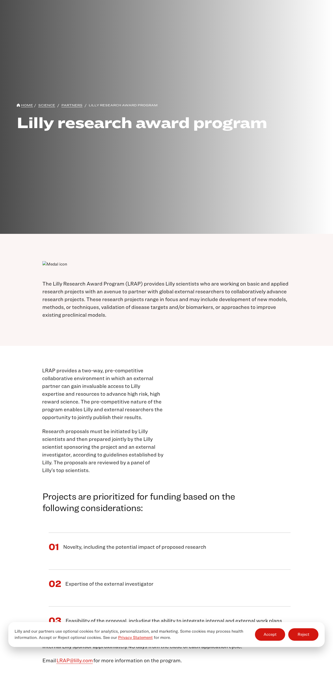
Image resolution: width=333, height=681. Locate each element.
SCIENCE (46, 105)
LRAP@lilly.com (74, 660)
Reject (303, 634)
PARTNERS (71, 105)
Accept (270, 634)
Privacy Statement (135, 637)
